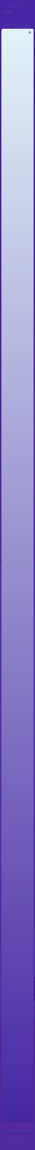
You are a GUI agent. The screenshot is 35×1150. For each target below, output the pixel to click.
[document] (17, 575)
